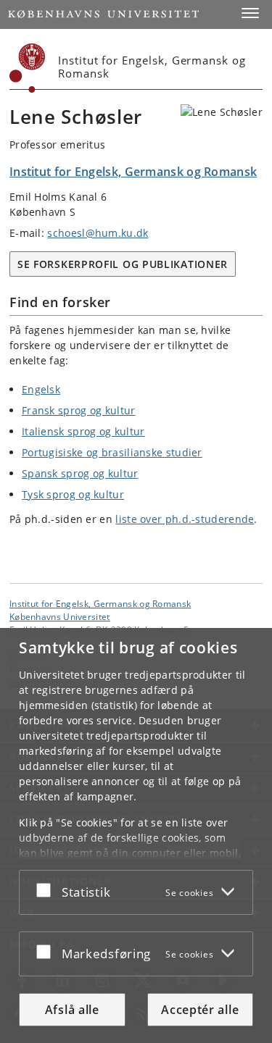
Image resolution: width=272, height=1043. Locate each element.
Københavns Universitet (59, 616)
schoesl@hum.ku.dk (97, 233)
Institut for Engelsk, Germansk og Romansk (100, 603)
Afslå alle (72, 1010)
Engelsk (41, 389)
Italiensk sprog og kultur (83, 431)
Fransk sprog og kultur (79, 410)
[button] (250, 13)
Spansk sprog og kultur (80, 473)
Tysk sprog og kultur (73, 494)
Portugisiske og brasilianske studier (112, 452)
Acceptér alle (200, 1010)
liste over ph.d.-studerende (184, 519)
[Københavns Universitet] (27, 68)
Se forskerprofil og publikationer (122, 264)
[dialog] (136, 835)
